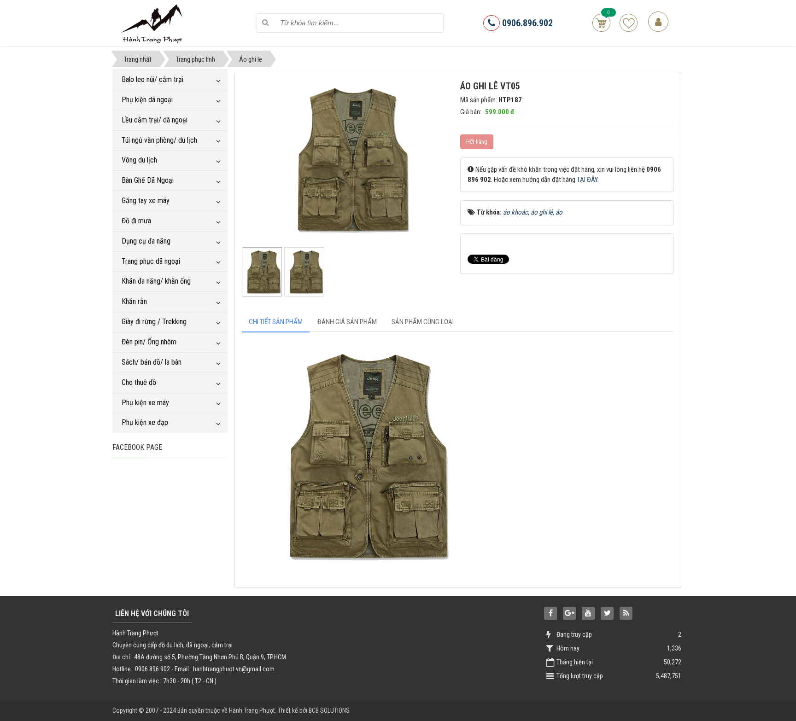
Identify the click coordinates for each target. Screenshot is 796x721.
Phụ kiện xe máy (145, 402)
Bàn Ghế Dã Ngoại (148, 180)
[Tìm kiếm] (265, 22)
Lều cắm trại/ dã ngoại (154, 120)
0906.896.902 (526, 23)
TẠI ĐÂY (587, 179)
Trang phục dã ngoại (151, 261)
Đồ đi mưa (136, 220)
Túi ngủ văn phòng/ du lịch (159, 140)
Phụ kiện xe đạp (145, 422)
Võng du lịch (139, 160)
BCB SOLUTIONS (329, 710)
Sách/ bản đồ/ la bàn (151, 362)
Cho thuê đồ (139, 382)
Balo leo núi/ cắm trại (152, 79)
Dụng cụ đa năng (146, 241)
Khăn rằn (134, 301)
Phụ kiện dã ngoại (147, 99)
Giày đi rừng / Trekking (154, 321)
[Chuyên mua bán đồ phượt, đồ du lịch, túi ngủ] (153, 22)
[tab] (276, 322)
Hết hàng (476, 141)
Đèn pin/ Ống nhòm (149, 341)
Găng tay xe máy (146, 200)
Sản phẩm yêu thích (629, 23)
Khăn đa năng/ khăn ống (156, 281)
